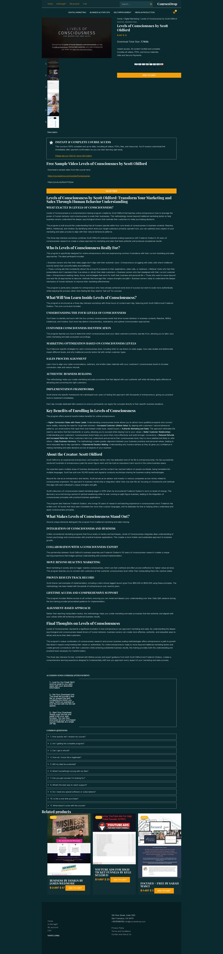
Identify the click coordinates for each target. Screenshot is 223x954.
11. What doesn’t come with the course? (67, 805)
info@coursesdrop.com (135, 921)
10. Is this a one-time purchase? (64, 799)
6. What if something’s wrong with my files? (69, 771)
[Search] (151, 4)
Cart (49, 930)
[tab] (111, 736)
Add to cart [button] (75, 888)
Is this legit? (53, 924)
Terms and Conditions (121, 931)
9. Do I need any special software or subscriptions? (73, 792)
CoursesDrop (167, 4)
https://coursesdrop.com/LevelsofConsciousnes (69, 176)
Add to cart (149, 75)
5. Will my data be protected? (63, 764)
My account (53, 927)
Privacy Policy (118, 928)
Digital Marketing (131, 19)
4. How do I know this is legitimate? (65, 757)
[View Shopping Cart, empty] (174, 12)
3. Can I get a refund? (59, 750)
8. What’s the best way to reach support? (68, 785)
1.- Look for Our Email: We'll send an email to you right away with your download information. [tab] (61, 685)
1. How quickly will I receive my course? (68, 736)
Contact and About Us (121, 934)
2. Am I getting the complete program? (67, 743)
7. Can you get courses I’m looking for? (67, 778)
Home (119, 19)
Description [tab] (52, 132)
